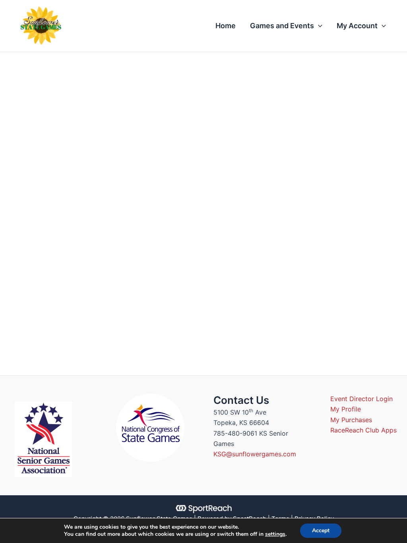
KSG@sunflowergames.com (254, 454)
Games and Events (282, 25)
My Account (357, 25)
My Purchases (351, 420)
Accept (320, 530)
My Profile (345, 409)
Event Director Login (361, 399)
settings (275, 534)
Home (225, 25)
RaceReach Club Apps (363, 430)
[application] (318, 26)
